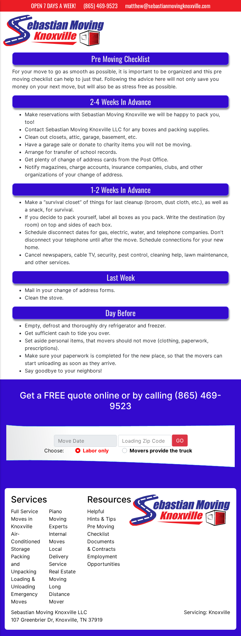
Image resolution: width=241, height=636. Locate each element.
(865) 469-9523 (100, 6)
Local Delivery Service (58, 556)
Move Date (71, 441)
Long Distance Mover (59, 594)
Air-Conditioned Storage (25, 541)
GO (180, 440)
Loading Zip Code (143, 441)
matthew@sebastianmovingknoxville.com (167, 6)
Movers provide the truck (161, 450)
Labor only (96, 450)
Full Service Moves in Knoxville (24, 518)
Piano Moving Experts (58, 518)
